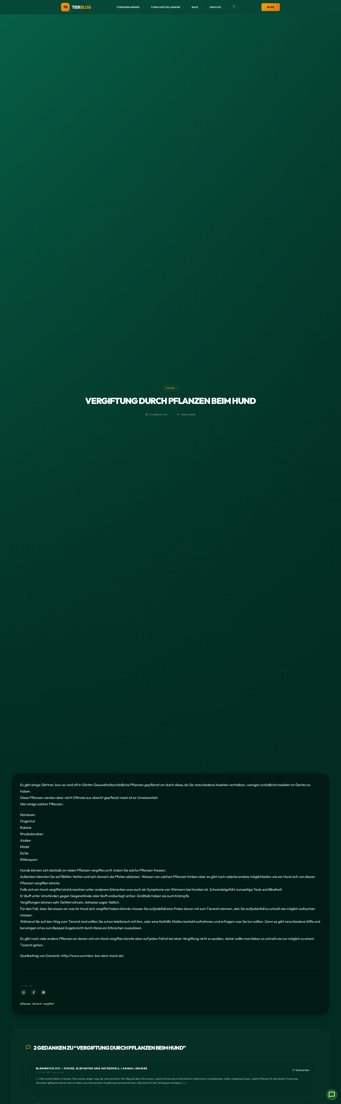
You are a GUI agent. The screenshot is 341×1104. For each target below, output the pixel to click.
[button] (234, 7)
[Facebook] (33, 992)
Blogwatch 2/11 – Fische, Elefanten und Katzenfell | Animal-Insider (91, 1068)
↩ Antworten (300, 1070)
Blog (270, 7)
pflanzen (25, 1004)
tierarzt (37, 1004)
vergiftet (48, 1004)
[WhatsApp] (23, 992)
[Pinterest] (43, 992)
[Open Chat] (331, 1094)
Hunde (170, 388)
